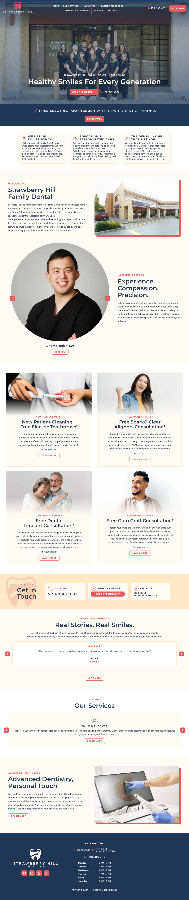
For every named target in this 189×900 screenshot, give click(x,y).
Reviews (98, 10)
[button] (12, 298)
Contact (112, 10)
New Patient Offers (76, 10)
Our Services (71, 6)
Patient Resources (112, 6)
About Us (89, 6)
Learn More (49, 455)
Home (56, 6)
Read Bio (60, 352)
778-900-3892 (63, 594)
